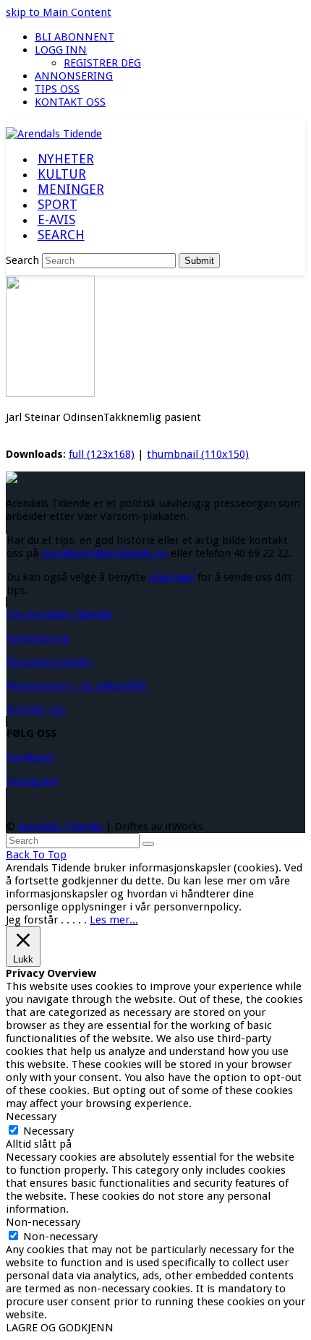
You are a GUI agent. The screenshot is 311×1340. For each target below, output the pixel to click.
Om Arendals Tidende (59, 613)
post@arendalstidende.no (104, 553)
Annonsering (38, 637)
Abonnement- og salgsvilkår (77, 685)
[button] (61, 235)
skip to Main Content (58, 12)
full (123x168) (102, 454)
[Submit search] (148, 844)
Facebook (30, 757)
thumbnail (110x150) (198, 454)
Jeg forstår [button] (32, 919)
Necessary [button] (31, 1116)
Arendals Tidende (60, 826)
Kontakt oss (36, 709)
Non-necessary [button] (43, 1222)
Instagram (33, 781)
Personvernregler (50, 661)
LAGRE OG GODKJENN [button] (60, 1327)
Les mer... (114, 919)
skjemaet (172, 577)
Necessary (48, 1131)
